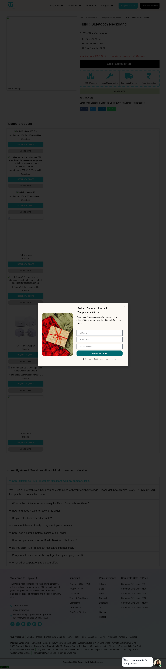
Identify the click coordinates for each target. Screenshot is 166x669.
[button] (124, 307)
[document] (83, 334)
